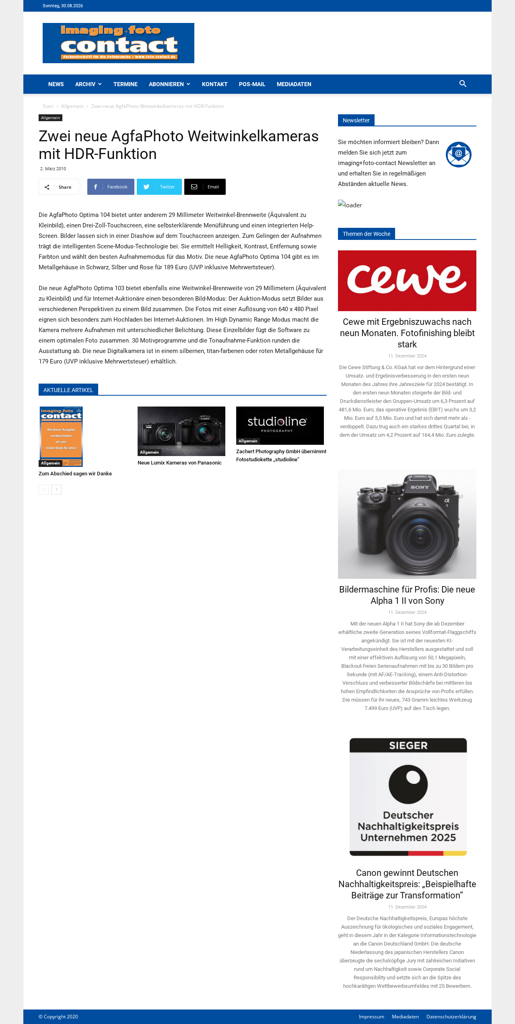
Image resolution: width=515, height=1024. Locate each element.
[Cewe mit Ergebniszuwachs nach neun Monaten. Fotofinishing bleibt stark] (407, 280)
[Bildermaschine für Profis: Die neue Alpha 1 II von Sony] (407, 518)
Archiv (85, 84)
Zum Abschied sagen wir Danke (75, 474)
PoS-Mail (252, 84)
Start (48, 106)
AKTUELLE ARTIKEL (68, 390)
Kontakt (215, 84)
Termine (125, 84)
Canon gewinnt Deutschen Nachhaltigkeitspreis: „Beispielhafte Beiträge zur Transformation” (407, 884)
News (56, 84)
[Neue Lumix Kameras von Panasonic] (183, 431)
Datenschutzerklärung (451, 1016)
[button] (462, 85)
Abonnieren (166, 84)
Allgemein (72, 106)
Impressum (371, 1016)
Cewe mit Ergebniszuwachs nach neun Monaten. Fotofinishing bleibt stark (407, 333)
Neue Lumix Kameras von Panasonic (180, 463)
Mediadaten (294, 84)
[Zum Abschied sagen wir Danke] (84, 437)
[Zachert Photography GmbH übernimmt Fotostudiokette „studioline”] (281, 426)
